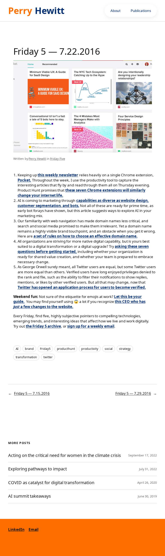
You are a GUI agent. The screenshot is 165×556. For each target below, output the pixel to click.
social (109, 349)
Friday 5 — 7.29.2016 (133, 393)
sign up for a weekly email (90, 326)
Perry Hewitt (37, 159)
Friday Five (57, 159)
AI (17, 349)
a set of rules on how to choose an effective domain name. (86, 236)
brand (29, 349)
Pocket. (24, 180)
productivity (89, 349)
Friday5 (45, 349)
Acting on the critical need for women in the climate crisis (64, 455)
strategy (125, 349)
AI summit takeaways (29, 496)
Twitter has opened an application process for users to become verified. (82, 287)
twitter (48, 357)
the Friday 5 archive (43, 326)
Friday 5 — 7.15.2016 (32, 393)
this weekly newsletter (58, 174)
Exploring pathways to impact (37, 469)
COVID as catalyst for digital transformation (51, 482)
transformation (26, 357)
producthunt (66, 349)
